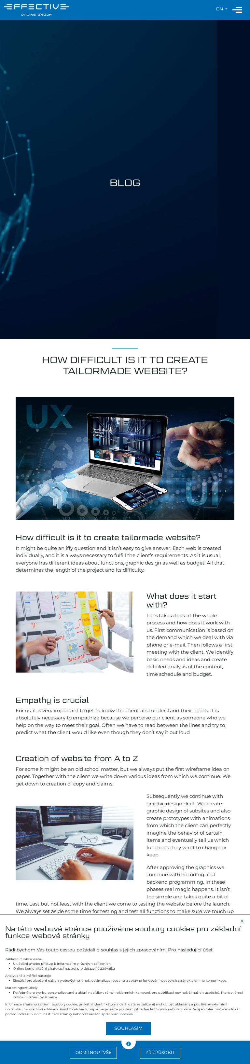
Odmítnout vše (93, 1052)
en (220, 9)
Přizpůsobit (160, 1052)
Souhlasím (128, 1028)
